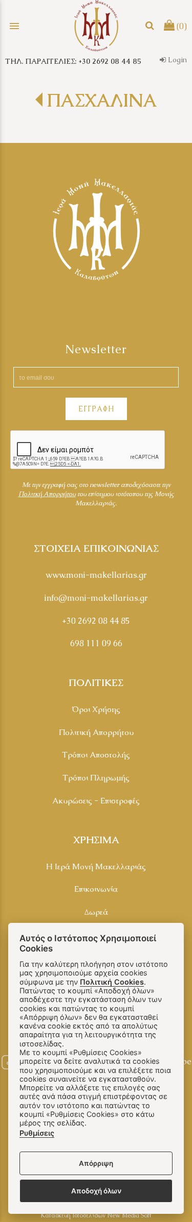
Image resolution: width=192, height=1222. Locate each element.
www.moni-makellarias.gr (96, 575)
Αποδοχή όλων (96, 1191)
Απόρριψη (96, 1163)
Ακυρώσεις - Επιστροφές (96, 800)
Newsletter (96, 349)
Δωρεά (96, 912)
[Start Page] (96, 26)
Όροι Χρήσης (96, 709)
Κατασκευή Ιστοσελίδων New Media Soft (96, 1215)
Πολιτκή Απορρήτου (47, 494)
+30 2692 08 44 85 (96, 621)
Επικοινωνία (96, 889)
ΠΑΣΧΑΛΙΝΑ (101, 100)
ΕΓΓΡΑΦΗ (96, 408)
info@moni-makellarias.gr (96, 598)
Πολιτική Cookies (112, 981)
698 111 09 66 (96, 643)
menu (14, 26)
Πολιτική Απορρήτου (96, 732)
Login (176, 59)
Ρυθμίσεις (36, 1133)
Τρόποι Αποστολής (96, 754)
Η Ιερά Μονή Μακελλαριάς (96, 866)
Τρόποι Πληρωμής (96, 777)
